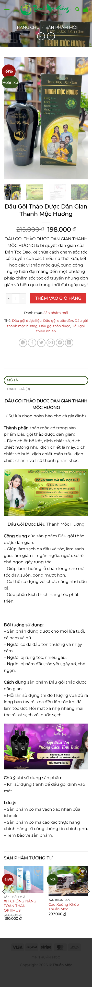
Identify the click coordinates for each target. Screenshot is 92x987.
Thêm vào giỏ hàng (58, 298)
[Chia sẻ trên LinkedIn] (69, 343)
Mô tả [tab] (12, 380)
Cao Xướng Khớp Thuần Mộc (64, 906)
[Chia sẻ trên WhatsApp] (23, 343)
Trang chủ (27, 27)
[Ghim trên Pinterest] (60, 343)
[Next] (80, 118)
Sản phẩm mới (61, 27)
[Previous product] (51, 36)
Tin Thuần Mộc (46, 957)
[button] (7, 9)
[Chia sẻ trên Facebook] (32, 343)
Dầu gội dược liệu (27, 321)
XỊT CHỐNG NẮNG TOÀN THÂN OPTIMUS (20, 905)
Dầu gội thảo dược (54, 326)
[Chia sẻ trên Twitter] (41, 343)
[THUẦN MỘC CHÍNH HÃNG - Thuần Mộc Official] (46, 9)
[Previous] (12, 118)
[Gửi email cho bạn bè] (51, 343)
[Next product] (41, 36)
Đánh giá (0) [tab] (18, 389)
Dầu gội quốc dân (58, 321)
